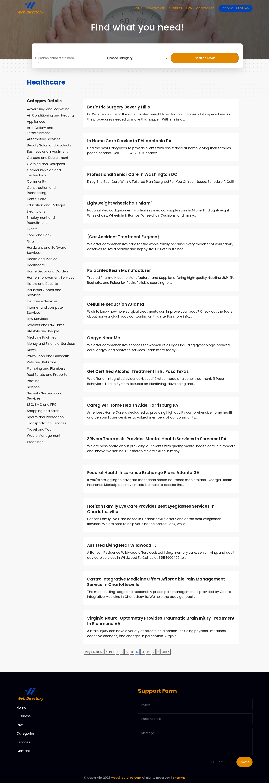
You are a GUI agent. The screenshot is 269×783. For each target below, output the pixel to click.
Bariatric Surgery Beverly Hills (118, 107)
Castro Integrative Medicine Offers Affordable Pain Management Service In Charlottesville (156, 581)
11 (132, 652)
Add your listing (235, 8)
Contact (23, 750)
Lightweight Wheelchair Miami (119, 203)
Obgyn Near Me (103, 338)
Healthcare (155, 8)
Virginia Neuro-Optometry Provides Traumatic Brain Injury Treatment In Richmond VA (160, 621)
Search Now (205, 58)
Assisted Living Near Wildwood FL (121, 545)
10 (127, 652)
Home (138, 8)
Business (175, 8)
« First (110, 652)
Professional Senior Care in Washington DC (132, 174)
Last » (165, 652)
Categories (205, 8)
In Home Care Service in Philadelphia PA (129, 141)
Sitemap (179, 778)
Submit (244, 762)
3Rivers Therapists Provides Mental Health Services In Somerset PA (157, 439)
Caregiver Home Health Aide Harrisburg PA (132, 405)
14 (148, 652)
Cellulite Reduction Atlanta (115, 304)
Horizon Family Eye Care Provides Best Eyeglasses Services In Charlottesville (150, 509)
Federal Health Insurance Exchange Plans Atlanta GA (143, 472)
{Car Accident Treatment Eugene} (123, 237)
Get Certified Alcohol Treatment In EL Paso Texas (138, 371)
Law (189, 8)
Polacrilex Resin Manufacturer (119, 270)
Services (23, 742)
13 (142, 652)
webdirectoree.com (126, 778)
